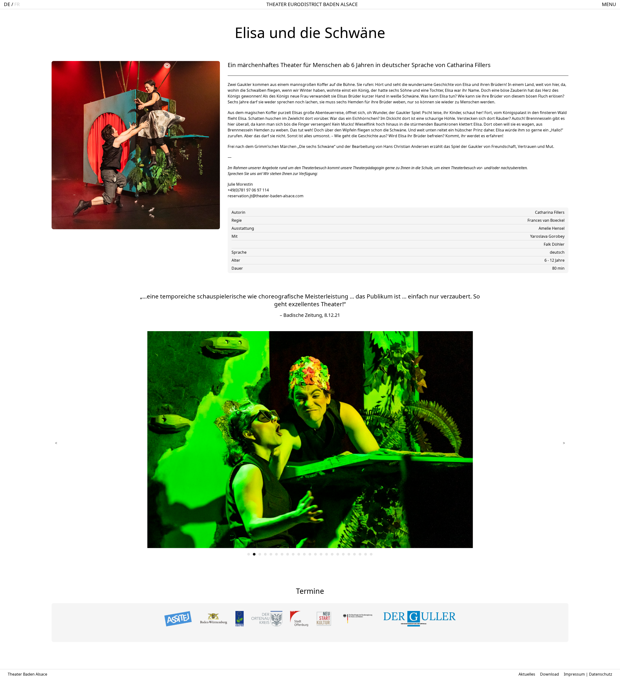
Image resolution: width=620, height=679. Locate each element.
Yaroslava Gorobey (547, 236)
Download (549, 674)
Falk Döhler (554, 244)
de (7, 4)
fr (17, 4)
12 (310, 554)
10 (298, 554)
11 (304, 554)
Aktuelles (527, 674)
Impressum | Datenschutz (588, 674)
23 (371, 554)
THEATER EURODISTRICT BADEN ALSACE (312, 4)
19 (349, 554)
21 (360, 554)
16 (332, 554)
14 (321, 554)
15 (326, 554)
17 (337, 554)
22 (365, 554)
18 (343, 554)
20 (354, 554)
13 (315, 554)
